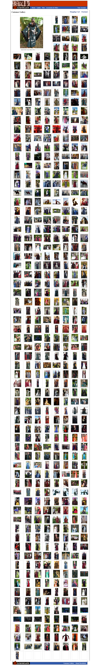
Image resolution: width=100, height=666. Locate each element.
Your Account (82, 8)
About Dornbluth (80, 663)
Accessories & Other (52, 8)
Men (43, 8)
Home (33, 8)
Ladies (39, 8)
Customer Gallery (68, 663)
